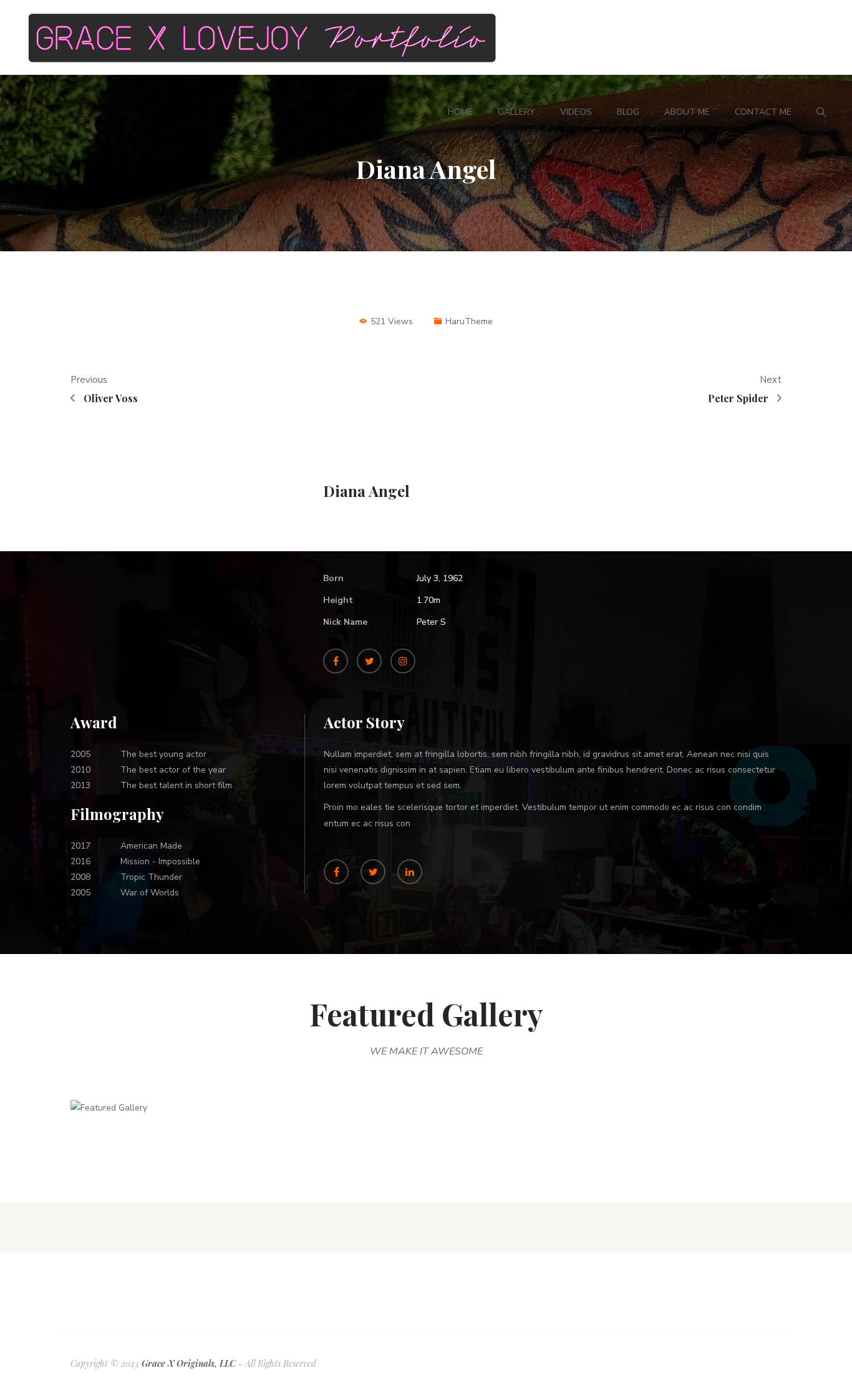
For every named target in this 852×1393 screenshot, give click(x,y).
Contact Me (763, 112)
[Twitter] (369, 660)
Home (460, 112)
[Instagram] (402, 660)
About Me (687, 112)
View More (157, 1123)
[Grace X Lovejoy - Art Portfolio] (263, 37)
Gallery (516, 112)
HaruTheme (469, 321)
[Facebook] (335, 660)
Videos (576, 112)
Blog (628, 112)
